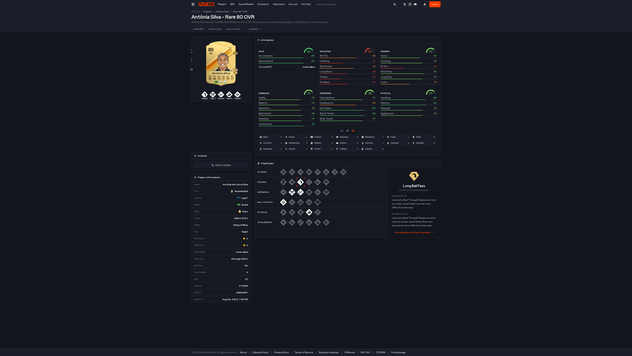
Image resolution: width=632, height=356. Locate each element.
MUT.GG (365, 352)
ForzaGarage (398, 352)
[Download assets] (192, 69)
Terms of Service (303, 352)
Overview (198, 29)
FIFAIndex (350, 352)
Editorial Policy (260, 352)
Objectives (279, 4)
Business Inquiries (329, 352)
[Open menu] (193, 4)
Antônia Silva (222, 11)
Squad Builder (246, 4)
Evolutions (263, 4)
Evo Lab (293, 4)
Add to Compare (223, 165)
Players (222, 4)
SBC (232, 4)
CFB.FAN (380, 352)
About (243, 352)
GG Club (306, 4)
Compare (253, 29)
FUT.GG (195, 11)
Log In (435, 4)
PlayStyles (215, 29)
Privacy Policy (281, 352)
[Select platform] (424, 4)
